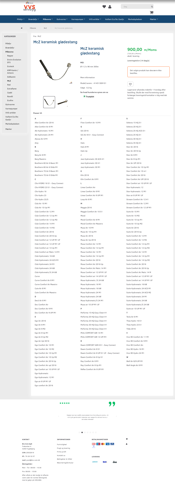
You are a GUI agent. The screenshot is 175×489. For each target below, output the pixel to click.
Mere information (87, 77)
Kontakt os (61, 455)
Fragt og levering (63, 448)
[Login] (109, 7)
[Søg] (152, 6)
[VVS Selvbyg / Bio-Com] (29, 6)
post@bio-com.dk (33, 460)
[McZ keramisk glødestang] (55, 70)
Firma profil (61, 451)
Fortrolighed (62, 444)
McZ (39, 36)
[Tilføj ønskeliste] (130, 84)
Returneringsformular (65, 462)
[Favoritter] (104, 7)
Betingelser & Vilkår (64, 459)
